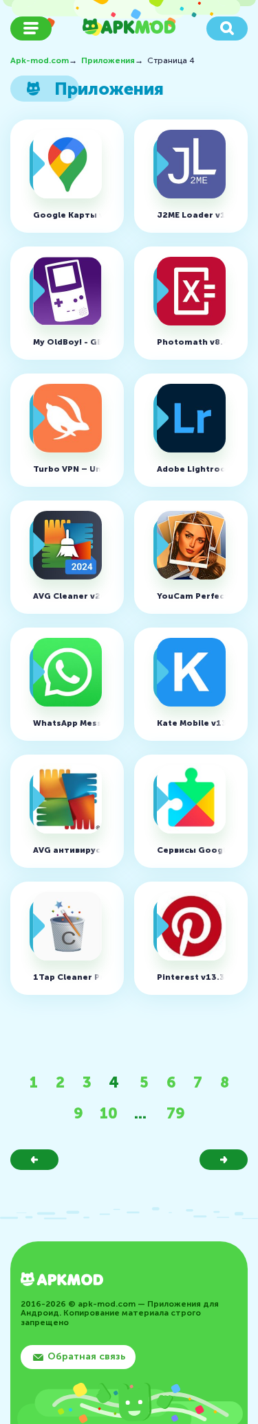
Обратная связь (86, 1356)
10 (109, 1113)
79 (175, 1113)
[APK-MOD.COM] (62, 1280)
